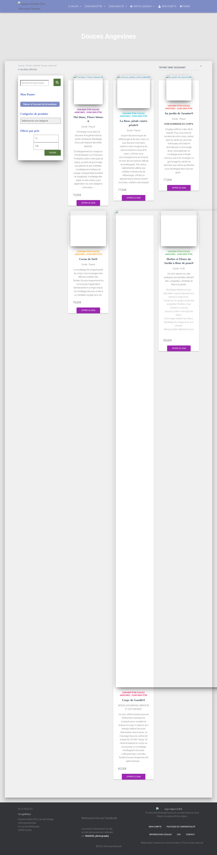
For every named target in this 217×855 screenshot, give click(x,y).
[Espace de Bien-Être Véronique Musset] (37, 6)
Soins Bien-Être (93, 6)
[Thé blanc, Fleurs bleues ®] (88, 89)
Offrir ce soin (88, 203)
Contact (190, 834)
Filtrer (52, 153)
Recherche (57, 82)
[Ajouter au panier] (103, 194)
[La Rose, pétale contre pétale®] (133, 91)
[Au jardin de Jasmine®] (178, 88)
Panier (186, 6)
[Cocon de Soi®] (88, 228)
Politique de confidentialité (181, 827)
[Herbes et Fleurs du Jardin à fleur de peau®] (179, 228)
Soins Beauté (116, 6)
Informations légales (160, 834)
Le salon (73, 6)
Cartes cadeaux (142, 6)
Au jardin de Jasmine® (179, 113)
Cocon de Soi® (88, 259)
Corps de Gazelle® (133, 700)
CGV (179, 834)
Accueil (21, 66)
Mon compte (169, 6)
